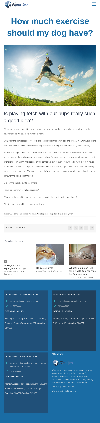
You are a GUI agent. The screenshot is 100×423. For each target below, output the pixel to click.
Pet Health (33, 214)
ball (55, 214)
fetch (71, 214)
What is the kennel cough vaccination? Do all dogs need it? (48, 271)
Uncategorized (42, 214)
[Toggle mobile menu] (94, 4)
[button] (5, 261)
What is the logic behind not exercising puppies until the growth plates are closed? (40, 197)
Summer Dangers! (13, 268)
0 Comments (23, 271)
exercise (65, 214)
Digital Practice (69, 391)
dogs (59, 214)
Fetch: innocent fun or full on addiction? (21, 190)
